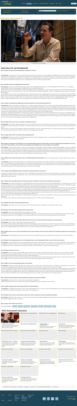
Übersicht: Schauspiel (7, 10)
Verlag (2, 400)
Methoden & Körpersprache (63, 10)
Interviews (41, 10)
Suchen (23, 396)
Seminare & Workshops (43, 3)
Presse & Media (31, 395)
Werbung (29, 396)
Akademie (52, 3)
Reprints (29, 397)
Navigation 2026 (24, 398)
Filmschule (29, 3)
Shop (56, 3)
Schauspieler (26, 306)
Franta (54, 306)
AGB (15, 396)
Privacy (2, 395)
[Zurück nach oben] (75, 404)
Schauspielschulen (6, 12)
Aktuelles (23, 3)
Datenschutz (24, 400)
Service (23, 395)
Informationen (17, 395)
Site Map (9, 395)
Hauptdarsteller (48, 306)
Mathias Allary (34, 306)
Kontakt (16, 397)
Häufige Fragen (24, 397)
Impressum (16, 398)
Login (60, 3)
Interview (20, 306)
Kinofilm (14, 306)
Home (16, 400)
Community (35, 3)
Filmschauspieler (24, 10)
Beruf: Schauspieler (25, 12)
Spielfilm (41, 306)
